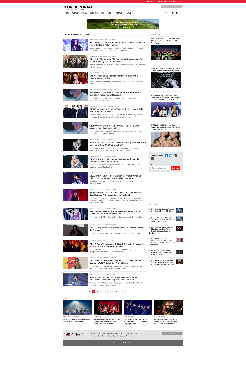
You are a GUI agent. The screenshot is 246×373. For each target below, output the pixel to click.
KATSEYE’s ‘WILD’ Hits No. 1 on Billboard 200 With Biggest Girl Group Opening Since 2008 (165, 127)
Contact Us (124, 336)
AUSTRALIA (172, 1)
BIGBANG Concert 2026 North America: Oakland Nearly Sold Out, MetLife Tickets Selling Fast (163, 262)
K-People (118, 13)
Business (94, 13)
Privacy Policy (96, 336)
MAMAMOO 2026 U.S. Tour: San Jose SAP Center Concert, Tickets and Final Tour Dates (165, 41)
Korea (84, 13)
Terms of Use (106, 336)
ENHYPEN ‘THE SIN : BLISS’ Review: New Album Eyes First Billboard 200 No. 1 (162, 252)
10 (120, 292)
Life (109, 13)
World (75, 13)
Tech (103, 13)
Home (67, 13)
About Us (115, 336)
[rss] (153, 158)
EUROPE (159, 1)
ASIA (165, 1)
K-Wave (128, 13)
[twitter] (171, 156)
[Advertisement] (165, 188)
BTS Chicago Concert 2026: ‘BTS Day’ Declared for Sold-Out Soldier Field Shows (163, 219)
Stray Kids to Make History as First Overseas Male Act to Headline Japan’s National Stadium (107, 321)
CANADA (179, 1)
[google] (175, 156)
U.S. (154, 1)
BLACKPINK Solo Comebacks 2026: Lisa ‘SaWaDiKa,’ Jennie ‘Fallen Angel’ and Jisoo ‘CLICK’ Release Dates (165, 98)
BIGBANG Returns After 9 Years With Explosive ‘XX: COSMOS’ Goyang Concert (136, 321)
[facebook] (166, 156)
